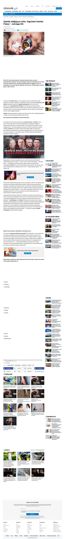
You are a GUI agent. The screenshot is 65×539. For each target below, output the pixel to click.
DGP (42, 6)
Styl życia (41, 531)
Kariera (21, 535)
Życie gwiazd (29, 529)
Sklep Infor (5, 531)
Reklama (16, 535)
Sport (17, 529)
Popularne (32, 450)
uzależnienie (18, 365)
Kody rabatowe (29, 525)
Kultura (28, 532)
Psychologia (41, 530)
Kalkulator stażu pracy (56, 526)
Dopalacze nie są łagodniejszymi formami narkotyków (36, 400)
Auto (17, 524)
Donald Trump (10, 365)
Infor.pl (4, 524)
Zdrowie (6, 13)
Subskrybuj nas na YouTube (10, 30)
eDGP (4, 526)
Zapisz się (32, 514)
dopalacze (24, 365)
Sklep (60, 6)
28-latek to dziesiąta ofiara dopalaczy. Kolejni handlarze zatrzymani (37, 387)
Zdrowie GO (16, 16)
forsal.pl (31, 6)
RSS (58, 535)
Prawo (41, 524)
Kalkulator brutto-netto (57, 530)
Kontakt (7, 535)
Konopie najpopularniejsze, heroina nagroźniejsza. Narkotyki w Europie (30, 174)
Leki (40, 526)
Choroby (41, 529)
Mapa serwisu (42, 535)
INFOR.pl (26, 6)
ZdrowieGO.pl (48, 6)
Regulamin (26, 535)
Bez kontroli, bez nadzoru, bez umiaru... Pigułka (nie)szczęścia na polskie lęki (23, 387)
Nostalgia (11, 16)
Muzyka (28, 531)
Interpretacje (5, 530)
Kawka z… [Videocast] (23, 16)
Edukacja (28, 526)
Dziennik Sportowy (30, 16)
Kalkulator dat (55, 524)
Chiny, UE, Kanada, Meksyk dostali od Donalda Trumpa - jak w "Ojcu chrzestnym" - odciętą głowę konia (9, 428)
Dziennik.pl (18, 522)
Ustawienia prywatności (51, 535)
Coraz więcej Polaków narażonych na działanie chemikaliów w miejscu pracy (9, 414)
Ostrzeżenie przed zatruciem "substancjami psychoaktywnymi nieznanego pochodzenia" (23, 401)
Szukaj (59, 8)
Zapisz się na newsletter (23, 30)
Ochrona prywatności (34, 535)
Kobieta (28, 524)
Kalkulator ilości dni (56, 525)
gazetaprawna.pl (55, 6)
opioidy (29, 365)
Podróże (17, 531)
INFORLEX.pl (37, 6)
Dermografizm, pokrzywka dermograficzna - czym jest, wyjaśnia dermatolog (23, 414)
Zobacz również (30, 177)
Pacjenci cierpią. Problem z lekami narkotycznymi (27, 250)
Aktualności (12, 13)
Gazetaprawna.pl (6, 525)
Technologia (18, 525)
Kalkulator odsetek (56, 529)
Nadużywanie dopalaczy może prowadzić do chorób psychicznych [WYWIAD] (9, 400)
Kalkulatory (55, 522)
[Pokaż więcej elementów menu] (61, 11)
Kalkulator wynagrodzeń (57, 531)
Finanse (41, 525)
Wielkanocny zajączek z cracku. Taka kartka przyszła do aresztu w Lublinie (37, 414)
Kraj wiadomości (40, 450)
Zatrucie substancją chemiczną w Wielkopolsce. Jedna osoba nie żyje (9, 387)
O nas (12, 535)
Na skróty (5, 522)
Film (28, 530)
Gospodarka (18, 526)
